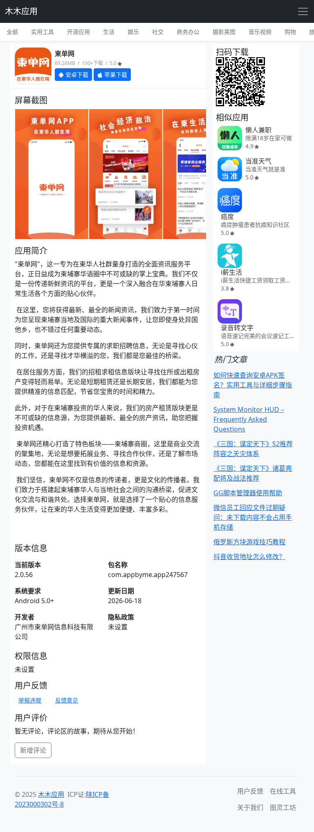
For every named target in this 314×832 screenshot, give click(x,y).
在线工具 (283, 791)
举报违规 (29, 700)
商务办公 (188, 32)
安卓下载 (76, 74)
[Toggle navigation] (303, 11)
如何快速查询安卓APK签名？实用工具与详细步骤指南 (252, 385)
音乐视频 (260, 32)
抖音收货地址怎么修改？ (249, 556)
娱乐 (133, 32)
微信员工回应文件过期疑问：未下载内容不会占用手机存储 (252, 517)
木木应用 (21, 11)
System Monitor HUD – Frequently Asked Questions (248, 419)
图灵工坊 (283, 807)
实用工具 (42, 32)
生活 (108, 32)
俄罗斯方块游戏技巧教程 (249, 541)
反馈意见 (66, 700)
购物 (290, 32)
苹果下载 (115, 74)
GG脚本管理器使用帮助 (247, 492)
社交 (158, 32)
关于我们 (250, 807)
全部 (12, 32)
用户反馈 (250, 791)
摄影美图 (224, 32)
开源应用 (78, 32)
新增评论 (33, 750)
